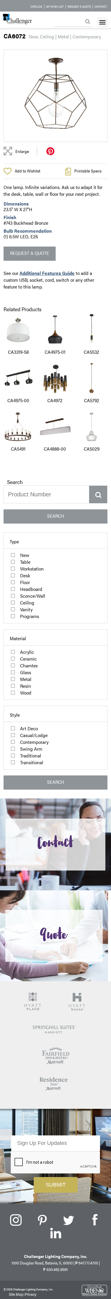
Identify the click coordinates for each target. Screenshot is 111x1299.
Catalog (36, 6)
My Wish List (55, 6)
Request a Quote (79, 6)
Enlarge (22, 151)
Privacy (30, 1294)
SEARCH (55, 515)
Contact (101, 6)
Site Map (16, 1294)
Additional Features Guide (47, 273)
